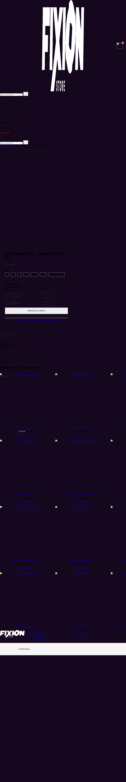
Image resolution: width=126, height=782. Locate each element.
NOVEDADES (7, 128)
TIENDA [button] (4, 98)
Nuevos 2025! (21, 320)
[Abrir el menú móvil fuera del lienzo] (1, 46)
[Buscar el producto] (25, 94)
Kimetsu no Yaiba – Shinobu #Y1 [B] (25, 560)
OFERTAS (5, 133)
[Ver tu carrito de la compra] (120, 48)
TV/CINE (37, 638)
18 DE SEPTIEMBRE (10, 138)
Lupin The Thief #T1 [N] (26, 627)
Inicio (2, 148)
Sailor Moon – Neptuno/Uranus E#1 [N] (81, 494)
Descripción (9, 334)
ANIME (36, 633)
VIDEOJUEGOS (40, 635)
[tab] (9, 334)
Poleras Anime (11, 148)
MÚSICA (4, 118)
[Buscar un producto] (114, 46)
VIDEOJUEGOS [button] (8, 108)
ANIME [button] (4, 103)
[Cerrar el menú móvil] (121, 5)
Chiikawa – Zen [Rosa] (81, 428)
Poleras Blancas (43, 320)
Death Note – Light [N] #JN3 (25, 428)
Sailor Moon (54, 320)
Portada (3, 145)
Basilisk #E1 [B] (81, 627)
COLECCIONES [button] (8, 123)
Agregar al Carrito (36, 311)
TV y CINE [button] (5, 113)
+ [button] (46, 298)
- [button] (13, 298)
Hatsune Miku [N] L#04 (25, 494)
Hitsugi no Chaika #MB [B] (81, 560)
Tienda (10, 145)
